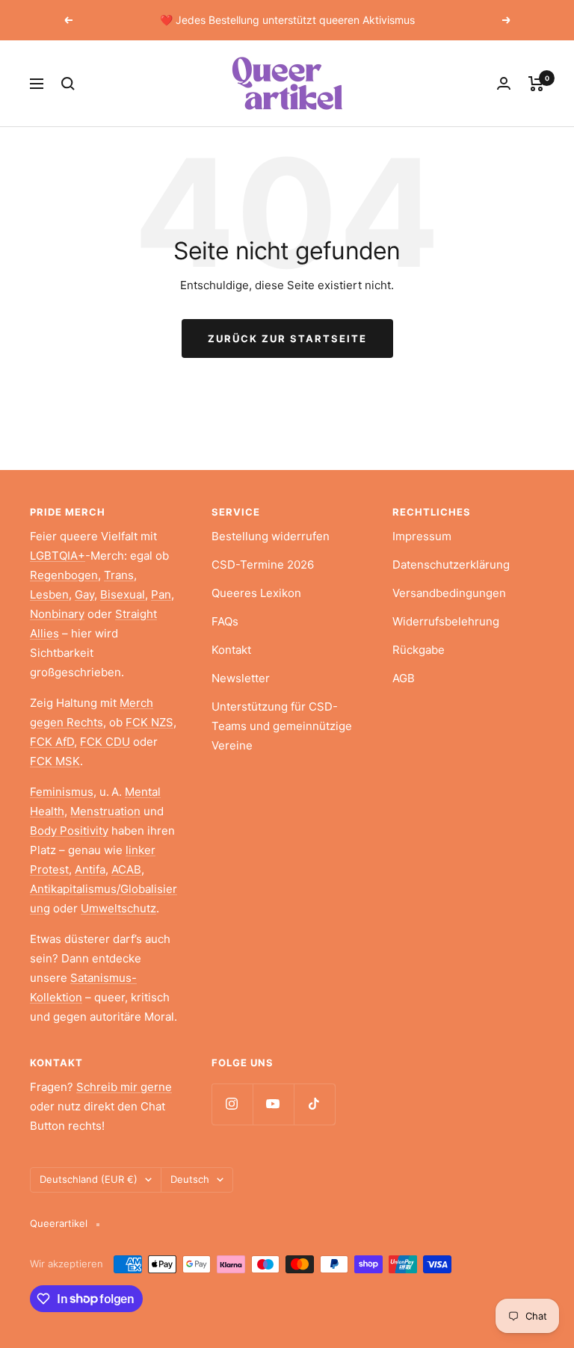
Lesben (49, 594)
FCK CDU (105, 742)
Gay (84, 594)
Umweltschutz (118, 908)
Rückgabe (418, 650)
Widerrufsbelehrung (445, 621)
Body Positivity (69, 830)
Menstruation (105, 811)
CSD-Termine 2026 (263, 564)
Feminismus (61, 792)
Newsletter (241, 678)
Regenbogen (64, 575)
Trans (119, 575)
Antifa (90, 869)
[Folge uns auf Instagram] (232, 1104)
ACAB (126, 869)
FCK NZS (149, 722)
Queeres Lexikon (256, 593)
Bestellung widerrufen (271, 536)
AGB (403, 678)
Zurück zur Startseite (287, 338)
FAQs (225, 621)
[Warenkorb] (536, 83)
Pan (161, 594)
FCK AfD (52, 742)
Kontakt (231, 650)
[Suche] (68, 83)
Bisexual (122, 594)
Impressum (421, 536)
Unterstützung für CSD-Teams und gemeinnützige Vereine (282, 725)
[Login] (503, 83)
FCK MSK (55, 761)
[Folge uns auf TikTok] (314, 1104)
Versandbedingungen (449, 593)
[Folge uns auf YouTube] (273, 1104)
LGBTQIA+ (57, 555)
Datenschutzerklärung (451, 564)
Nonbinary (57, 614)
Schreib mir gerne (124, 1087)
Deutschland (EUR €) (89, 1179)
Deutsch (189, 1179)
